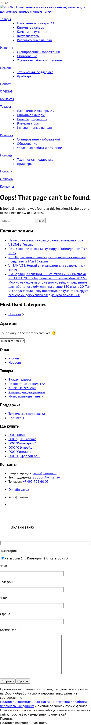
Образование (27, 56)
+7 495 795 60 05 (36, 481)
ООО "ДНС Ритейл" (22, 439)
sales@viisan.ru (45, 473)
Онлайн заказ (18, 489)
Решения (6, 47)
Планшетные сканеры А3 (27, 384)
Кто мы (13, 358)
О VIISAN (6, 91)
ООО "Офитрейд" (20, 447)
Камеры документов (32, 31)
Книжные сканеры (31, 27)
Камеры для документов (26, 392)
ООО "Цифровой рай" (24, 456)
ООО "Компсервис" (22, 443)
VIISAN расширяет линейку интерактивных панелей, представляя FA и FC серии (47, 259)
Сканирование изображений (38, 52)
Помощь (6, 68)
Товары (5, 19)
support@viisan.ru (46, 477)
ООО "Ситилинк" (20, 451)
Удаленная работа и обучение (39, 60)
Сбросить (22, 681)
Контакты (7, 99)
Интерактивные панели (34, 40)
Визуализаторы (28, 36)
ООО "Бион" (17, 435)
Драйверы (24, 76)
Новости (6, 84)
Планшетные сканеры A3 (35, 23)
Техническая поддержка (35, 72)
